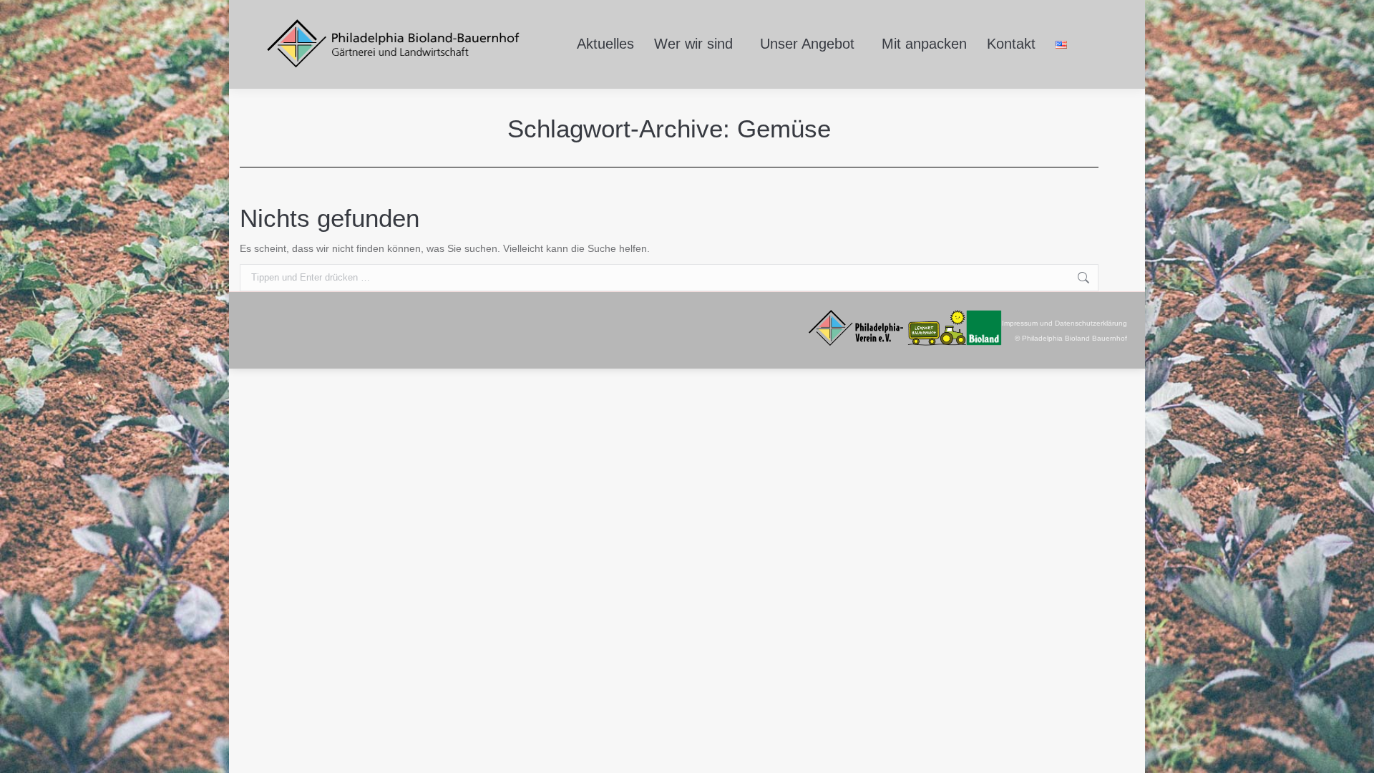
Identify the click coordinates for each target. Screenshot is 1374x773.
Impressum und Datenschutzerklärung (1064, 323)
